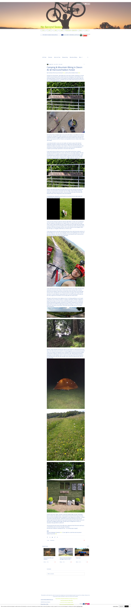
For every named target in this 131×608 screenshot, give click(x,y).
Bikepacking (65, 57)
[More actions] (84, 64)
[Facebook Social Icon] (84, 604)
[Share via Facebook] (47, 537)
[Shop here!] (82, 552)
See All (88, 546)
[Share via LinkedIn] (52, 537)
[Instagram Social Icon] (88, 604)
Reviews (50, 57)
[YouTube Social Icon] (86, 604)
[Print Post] (57, 537)
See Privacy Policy (79, 606)
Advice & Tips (57, 57)
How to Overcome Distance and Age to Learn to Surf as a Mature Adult (66, 558)
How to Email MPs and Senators (48, 558)
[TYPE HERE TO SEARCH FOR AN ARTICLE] (62, 35)
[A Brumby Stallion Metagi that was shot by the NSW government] (49, 552)
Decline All (121, 606)
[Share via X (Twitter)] (49, 537)
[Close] (129, 606)
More (80, 57)
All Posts (44, 57)
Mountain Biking (73, 57)
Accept (126, 606)
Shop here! (78, 558)
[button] (87, 57)
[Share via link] (54, 537)
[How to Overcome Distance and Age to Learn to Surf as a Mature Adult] (66, 552)
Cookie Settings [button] (115, 606)
